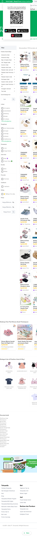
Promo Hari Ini (5, 511)
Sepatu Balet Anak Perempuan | (4, 441)
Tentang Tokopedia (6, 488)
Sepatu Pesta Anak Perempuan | (5, 438)
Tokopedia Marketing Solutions (9, 504)
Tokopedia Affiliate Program (8, 498)
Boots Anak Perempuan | (3, 422)
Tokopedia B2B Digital (7, 501)
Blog (2, 496)
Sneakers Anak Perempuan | (4, 431)
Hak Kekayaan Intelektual (8, 490)
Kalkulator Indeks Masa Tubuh (9, 506)
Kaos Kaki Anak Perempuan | (4, 434)
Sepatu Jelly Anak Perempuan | (4, 444)
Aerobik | (2, 446)
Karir (2, 493)
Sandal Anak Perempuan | (3, 425)
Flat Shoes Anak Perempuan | (4, 419)
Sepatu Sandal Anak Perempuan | (5, 428)
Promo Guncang (5, 517)
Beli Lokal (4, 514)
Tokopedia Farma (5, 509)
